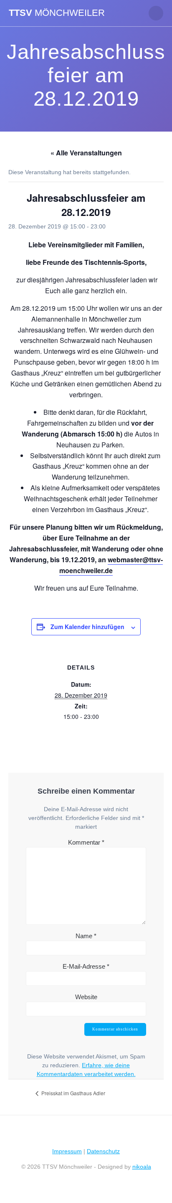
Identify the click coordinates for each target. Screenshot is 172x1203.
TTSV (57, 13)
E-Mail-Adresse (86, 966)
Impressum (67, 1151)
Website (86, 996)
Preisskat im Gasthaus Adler (72, 1092)
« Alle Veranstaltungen (86, 152)
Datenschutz (103, 1151)
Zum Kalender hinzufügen (87, 626)
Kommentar (86, 842)
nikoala (141, 1166)
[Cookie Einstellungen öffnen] (15, 1192)
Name (86, 935)
